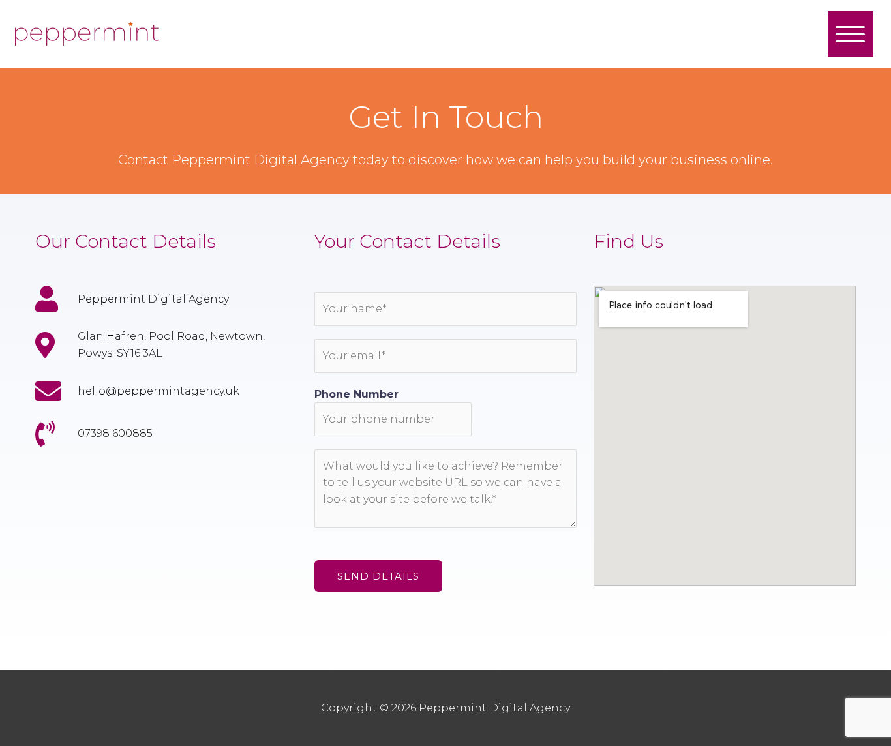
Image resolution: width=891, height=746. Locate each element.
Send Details (378, 576)
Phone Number (356, 394)
